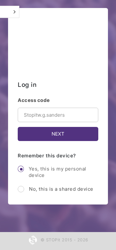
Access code (34, 100)
